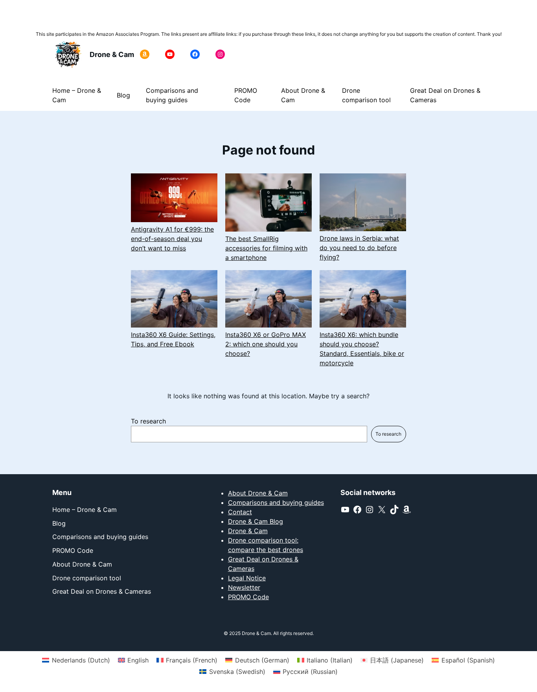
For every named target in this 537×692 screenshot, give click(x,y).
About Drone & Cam (258, 493)
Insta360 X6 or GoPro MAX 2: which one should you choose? (265, 344)
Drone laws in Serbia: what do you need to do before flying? (359, 247)
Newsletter (244, 587)
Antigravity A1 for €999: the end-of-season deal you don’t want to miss (172, 238)
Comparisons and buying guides (276, 502)
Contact (240, 512)
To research (148, 421)
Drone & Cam (112, 54)
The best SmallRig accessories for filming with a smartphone (266, 248)
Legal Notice (247, 578)
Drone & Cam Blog (255, 521)
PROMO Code (248, 597)
